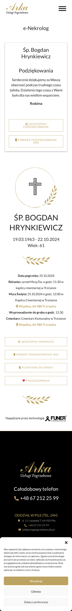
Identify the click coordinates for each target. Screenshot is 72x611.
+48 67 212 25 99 (39, 498)
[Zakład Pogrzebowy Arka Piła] (21, 8)
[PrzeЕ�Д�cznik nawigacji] (62, 9)
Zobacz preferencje (36, 602)
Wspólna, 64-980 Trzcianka (37, 306)
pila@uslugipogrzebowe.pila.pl (38, 529)
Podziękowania (37, 380)
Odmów (36, 591)
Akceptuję (36, 581)
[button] (66, 542)
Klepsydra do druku (37, 367)
